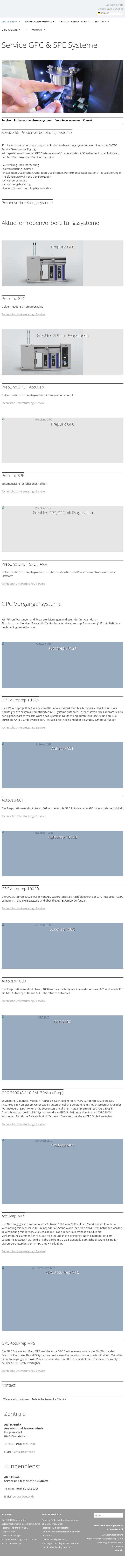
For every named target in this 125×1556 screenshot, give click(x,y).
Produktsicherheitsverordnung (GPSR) (104, 1538)
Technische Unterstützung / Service (23, 314)
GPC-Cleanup (9, 21)
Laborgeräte (9, 29)
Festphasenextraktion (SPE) (15, 1527)
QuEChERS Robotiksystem (14, 1519)
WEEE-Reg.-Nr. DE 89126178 (110, 1542)
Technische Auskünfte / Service (49, 1399)
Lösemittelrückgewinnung (54, 1539)
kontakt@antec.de (24, 1452)
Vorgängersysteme (68, 120)
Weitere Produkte (51, 1514)
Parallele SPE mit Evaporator (55, 1527)
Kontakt (37, 29)
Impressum (117, 1546)
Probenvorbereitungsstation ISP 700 (19, 1539)
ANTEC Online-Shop (109, 8)
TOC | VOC (101, 21)
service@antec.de (23, 1496)
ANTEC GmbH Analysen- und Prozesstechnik (18, 8)
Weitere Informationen (16, 1399)
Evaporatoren (8, 1531)
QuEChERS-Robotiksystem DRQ (57, 1547)
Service (6, 120)
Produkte (7, 1514)
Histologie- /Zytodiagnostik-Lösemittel (60, 1543)
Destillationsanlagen (73, 21)
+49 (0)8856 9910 (114, 4)
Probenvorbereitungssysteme (33, 120)
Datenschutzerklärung (112, 1534)
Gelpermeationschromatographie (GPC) (21, 1523)
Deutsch (104, 13)
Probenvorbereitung (38, 21)
